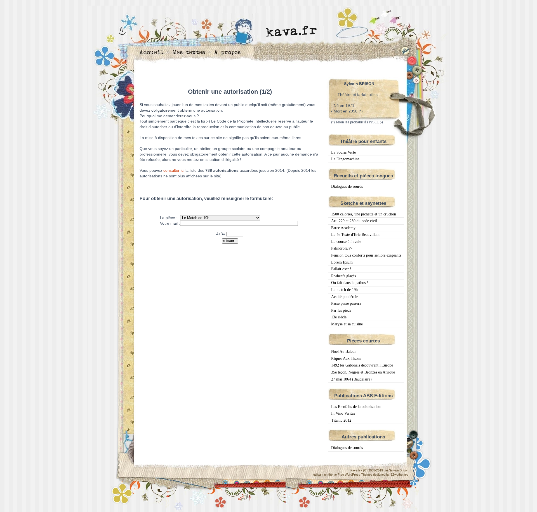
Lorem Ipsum (342, 262)
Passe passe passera (346, 303)
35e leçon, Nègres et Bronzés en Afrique (363, 372)
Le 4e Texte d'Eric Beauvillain (355, 234)
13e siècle (339, 317)
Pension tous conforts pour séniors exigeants (366, 255)
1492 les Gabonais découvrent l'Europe (362, 365)
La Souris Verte (343, 152)
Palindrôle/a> (341, 248)
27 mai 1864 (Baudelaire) (351, 379)
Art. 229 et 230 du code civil (354, 221)
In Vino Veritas (343, 413)
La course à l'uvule (346, 241)
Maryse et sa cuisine (347, 324)
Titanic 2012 (341, 420)
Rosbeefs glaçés (343, 276)
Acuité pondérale (344, 297)
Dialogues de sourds (347, 186)
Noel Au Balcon (343, 351)
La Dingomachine (345, 159)
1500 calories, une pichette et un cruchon (363, 214)
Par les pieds (341, 310)
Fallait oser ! (341, 269)
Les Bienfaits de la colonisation (356, 407)
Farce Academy (343, 228)
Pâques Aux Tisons (346, 358)
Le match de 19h (344, 290)
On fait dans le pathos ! (349, 283)
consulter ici (173, 170)
